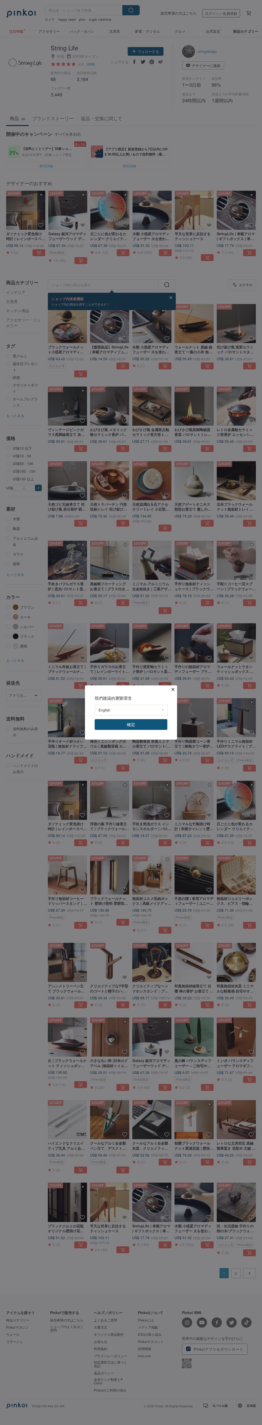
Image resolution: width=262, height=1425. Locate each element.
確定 (131, 724)
